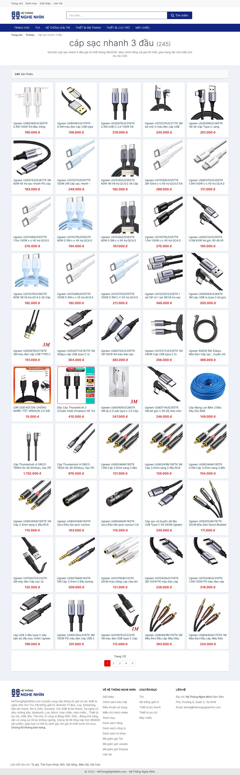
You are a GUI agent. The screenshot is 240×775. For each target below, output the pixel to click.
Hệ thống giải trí (58, 27)
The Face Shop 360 (52, 764)
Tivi (37, 27)
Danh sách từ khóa (114, 733)
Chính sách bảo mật (115, 702)
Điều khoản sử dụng (115, 707)
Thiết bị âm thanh (88, 27)
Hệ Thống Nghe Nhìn (142, 771)
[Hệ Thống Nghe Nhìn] (30, 693)
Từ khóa (30, 34)
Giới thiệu (45, 3)
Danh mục (31, 3)
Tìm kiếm (181, 15)
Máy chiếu (143, 27)
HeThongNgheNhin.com (111, 771)
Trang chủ (17, 3)
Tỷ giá (35, 764)
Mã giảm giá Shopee (115, 749)
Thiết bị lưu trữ (118, 27)
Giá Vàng (71, 764)
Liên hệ (58, 3)
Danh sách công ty (114, 728)
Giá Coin (95, 764)
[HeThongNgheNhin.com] (27, 15)
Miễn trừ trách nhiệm (115, 712)
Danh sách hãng (113, 722)
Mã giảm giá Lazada (115, 743)
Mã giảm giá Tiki (113, 738)
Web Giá (84, 764)
